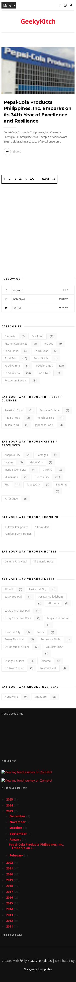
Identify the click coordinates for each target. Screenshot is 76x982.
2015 (10, 903)
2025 (10, 799)
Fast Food (37, 336)
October (16, 828)
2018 (10, 886)
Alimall (9, 589)
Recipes (48, 343)
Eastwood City (37, 589)
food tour (44, 373)
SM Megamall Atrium (17, 647)
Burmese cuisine (49, 410)
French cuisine (45, 418)
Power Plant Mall (14, 639)
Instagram (40, 299)
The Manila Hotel (44, 561)
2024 (10, 805)
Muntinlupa (11, 477)
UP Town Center (14, 668)
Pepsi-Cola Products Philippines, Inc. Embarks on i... (36, 846)
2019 (10, 880)
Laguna (9, 462)
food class (11, 351)
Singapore (40, 696)
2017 (10, 892)
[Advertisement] (38, 226)
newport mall (48, 668)
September (18, 834)
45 (32, 179)
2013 (10, 915)
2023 (10, 811)
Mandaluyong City (15, 469)
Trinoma (46, 661)
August (16, 839)
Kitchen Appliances (16, 343)
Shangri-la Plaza (14, 661)
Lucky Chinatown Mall (17, 610)
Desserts (10, 336)
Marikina (47, 469)
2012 (10, 921)
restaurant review (15, 380)
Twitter (40, 307)
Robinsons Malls (50, 639)
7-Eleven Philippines (16, 527)
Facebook (40, 290)
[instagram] (65, 5)
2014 (10, 909)
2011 (10, 926)
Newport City (12, 632)
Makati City (36, 462)
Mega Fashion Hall (58, 618)
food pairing (12, 365)
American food (14, 410)
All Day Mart (42, 527)
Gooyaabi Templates (38, 969)
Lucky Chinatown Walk (18, 618)
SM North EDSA (54, 647)
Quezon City (41, 477)
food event (41, 351)
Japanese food (44, 425)
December (18, 816)
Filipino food (12, 418)
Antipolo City (12, 455)
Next (45, 179)
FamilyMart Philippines (18, 533)
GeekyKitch (38, 21)
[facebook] (60, 5)
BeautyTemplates (39, 961)
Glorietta (53, 603)
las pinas (61, 484)
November (18, 822)
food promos (44, 365)
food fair (10, 358)
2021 (10, 868)
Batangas (42, 455)
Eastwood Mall (13, 596)
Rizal (7, 484)
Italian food (12, 425)
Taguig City (33, 484)
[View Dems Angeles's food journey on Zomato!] (26, 772)
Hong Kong (11, 696)
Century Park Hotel (16, 561)
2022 (10, 863)
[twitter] (71, 5)
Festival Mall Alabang (50, 596)
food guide (41, 358)
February (17, 855)
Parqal (41, 632)
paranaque (11, 498)
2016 (10, 897)
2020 (10, 874)
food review (12, 373)
